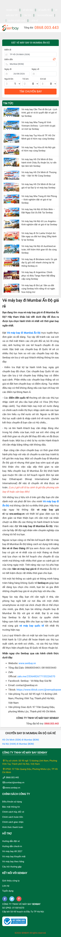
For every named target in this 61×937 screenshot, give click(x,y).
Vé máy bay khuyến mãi (13, 856)
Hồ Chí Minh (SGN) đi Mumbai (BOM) (20, 739)
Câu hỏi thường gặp (11, 866)
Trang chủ (11, 10)
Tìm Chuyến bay (30, 91)
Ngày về (35, 69)
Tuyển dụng (7, 891)
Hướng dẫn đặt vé (11, 841)
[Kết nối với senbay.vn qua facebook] (4, 898)
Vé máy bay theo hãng (13, 861)
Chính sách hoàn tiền (12, 817)
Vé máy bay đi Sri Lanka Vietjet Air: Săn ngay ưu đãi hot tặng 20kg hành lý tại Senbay (39, 236)
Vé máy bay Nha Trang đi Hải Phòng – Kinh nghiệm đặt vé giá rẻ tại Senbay (39, 199)
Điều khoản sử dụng (12, 801)
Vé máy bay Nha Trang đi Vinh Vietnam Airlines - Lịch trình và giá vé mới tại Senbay (38, 125)
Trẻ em (25, 79)
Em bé (43, 79)
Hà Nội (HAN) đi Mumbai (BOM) (18, 744)
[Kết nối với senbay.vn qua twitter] (11, 898)
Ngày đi (7, 69)
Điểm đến (8, 59)
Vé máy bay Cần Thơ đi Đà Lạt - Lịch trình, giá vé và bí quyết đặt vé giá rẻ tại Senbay (39, 112)
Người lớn (8, 79)
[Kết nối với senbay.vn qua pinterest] (18, 898)
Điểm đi (7, 50)
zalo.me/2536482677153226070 (36, 676)
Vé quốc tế (44, 10)
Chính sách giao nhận (12, 822)
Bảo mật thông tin (11, 807)
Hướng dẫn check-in (12, 846)
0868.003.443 (46, 27)
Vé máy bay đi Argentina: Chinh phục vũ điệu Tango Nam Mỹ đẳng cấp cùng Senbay (38, 275)
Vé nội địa (28, 10)
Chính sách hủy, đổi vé (13, 812)
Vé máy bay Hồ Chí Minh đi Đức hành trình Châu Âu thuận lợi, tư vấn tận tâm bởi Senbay (38, 162)
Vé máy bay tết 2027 (12, 851)
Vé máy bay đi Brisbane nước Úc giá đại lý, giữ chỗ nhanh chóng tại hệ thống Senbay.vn (39, 262)
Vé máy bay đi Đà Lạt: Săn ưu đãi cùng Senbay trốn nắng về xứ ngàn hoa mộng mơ (38, 288)
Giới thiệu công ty (11, 880)
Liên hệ (34, 20)
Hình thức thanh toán (12, 827)
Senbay (36, 904)
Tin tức (27, 15)
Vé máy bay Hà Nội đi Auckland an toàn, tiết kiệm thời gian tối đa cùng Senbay (39, 249)
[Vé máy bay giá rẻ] (10, 27)
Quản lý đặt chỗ (16, 20)
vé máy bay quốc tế (31, 625)
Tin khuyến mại (44, 15)
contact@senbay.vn (14, 782)
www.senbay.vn (27, 663)
